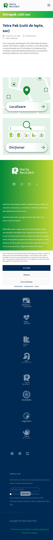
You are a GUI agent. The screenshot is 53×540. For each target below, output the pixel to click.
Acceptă (26, 268)
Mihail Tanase (31, 36)
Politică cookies (18, 286)
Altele (8, 38)
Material (14, 38)
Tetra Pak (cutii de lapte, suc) (23, 28)
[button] (48, 6)
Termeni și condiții (20, 529)
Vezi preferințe (27, 282)
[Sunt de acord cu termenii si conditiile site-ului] (11, 495)
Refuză (27, 275)
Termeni (36, 286)
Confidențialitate (39, 529)
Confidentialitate (28, 286)
